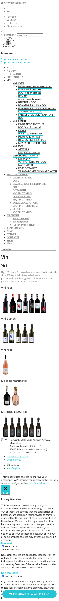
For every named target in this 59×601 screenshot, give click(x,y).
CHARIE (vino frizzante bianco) (30, 132)
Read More (40, 483)
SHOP (10, 240)
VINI (9, 80)
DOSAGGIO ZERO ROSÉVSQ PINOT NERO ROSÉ (25, 204)
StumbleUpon (14, 26)
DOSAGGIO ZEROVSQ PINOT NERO (22, 198)
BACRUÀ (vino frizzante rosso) (30, 97)
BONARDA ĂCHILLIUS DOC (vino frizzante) (29, 91)
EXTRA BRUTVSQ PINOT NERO (22, 192)
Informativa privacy (17, 456)
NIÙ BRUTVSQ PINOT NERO (22, 210)
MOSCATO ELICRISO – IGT (32, 143)
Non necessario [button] (9, 572)
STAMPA (11, 234)
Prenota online (21, 218)
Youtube (11, 19)
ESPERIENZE (13, 215)
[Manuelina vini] (8, 47)
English (16, 468)
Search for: (10, 34)
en (8, 11)
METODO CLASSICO (17, 174)
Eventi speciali (20, 221)
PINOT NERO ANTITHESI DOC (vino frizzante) (31, 126)
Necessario (11, 546)
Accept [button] (29, 483)
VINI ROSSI (18, 83)
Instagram (12, 23)
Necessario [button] (7, 543)
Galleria (17, 73)
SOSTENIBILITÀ (15, 77)
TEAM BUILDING (15, 227)
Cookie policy (14, 459)
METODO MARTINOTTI (25, 155)
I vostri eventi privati (24, 224)
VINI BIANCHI (19, 121)
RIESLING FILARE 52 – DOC (32, 139)
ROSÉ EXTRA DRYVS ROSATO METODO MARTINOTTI (37, 170)
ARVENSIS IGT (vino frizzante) (29, 151)
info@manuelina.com (14, 2)
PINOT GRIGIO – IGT (29, 136)
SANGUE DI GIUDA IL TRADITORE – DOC (36, 116)
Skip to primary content (14, 59)
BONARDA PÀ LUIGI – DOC (32, 105)
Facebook (12, 16)
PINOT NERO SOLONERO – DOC (35, 86)
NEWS (10, 231)
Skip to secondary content (16, 62)
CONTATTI (13, 237)
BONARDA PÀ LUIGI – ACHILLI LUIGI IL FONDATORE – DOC (37, 110)
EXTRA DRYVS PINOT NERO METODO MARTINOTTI (32, 162)
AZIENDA (11, 70)
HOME (10, 67)
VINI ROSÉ (18, 146)
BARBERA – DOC (27, 102)
